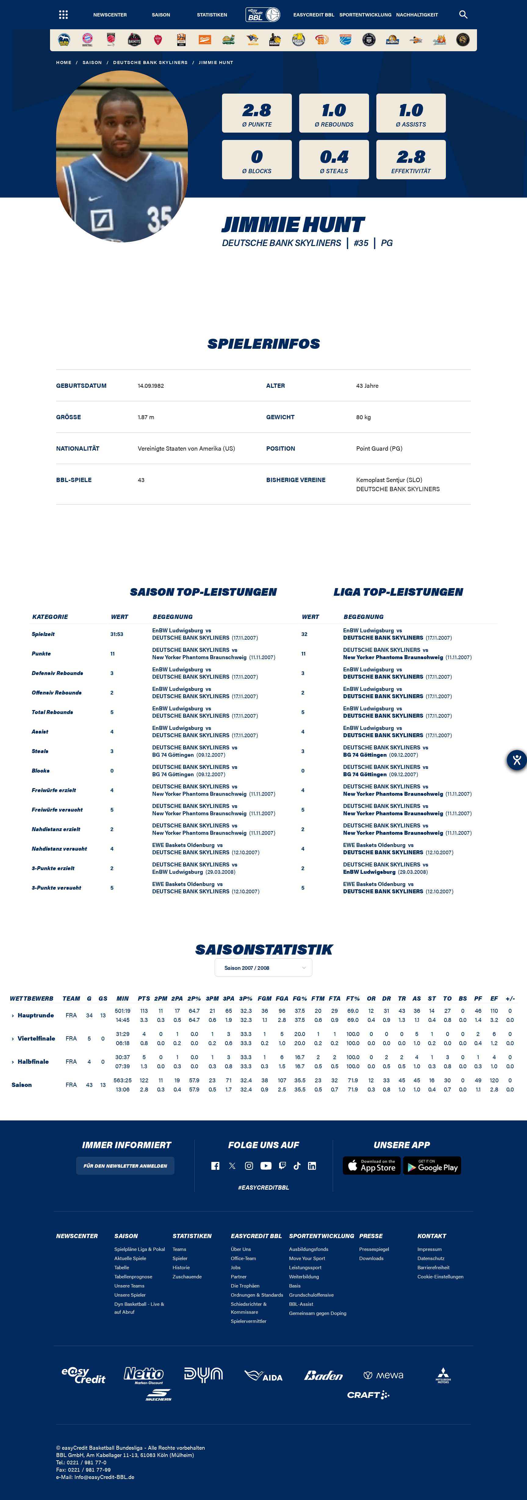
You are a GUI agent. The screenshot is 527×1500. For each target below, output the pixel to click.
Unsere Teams (129, 1285)
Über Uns (241, 1248)
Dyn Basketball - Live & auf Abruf (139, 1307)
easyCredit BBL (313, 14)
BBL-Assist (301, 1303)
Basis (295, 1285)
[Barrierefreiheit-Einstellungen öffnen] (517, 760)
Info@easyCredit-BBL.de (104, 1476)
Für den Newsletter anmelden (125, 1165)
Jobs (236, 1267)
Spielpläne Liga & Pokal (139, 1248)
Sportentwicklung (365, 14)
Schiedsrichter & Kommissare (249, 1307)
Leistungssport (305, 1267)
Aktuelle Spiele (130, 1258)
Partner (239, 1276)
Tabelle (121, 1267)
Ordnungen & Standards (257, 1294)
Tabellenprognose (133, 1276)
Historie (181, 1267)
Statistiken (212, 14)
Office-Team (243, 1258)
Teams (179, 1248)
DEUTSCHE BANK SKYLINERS (150, 62)
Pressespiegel (374, 1248)
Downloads (371, 1258)
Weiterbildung (304, 1276)
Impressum (430, 1248)
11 (112, 653)
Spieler (180, 1258)
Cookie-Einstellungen (441, 1276)
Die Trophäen (245, 1285)
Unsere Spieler (130, 1294)
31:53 (116, 634)
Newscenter (110, 14)
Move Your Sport (307, 1258)
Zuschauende (187, 1276)
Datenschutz (431, 1258)
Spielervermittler (249, 1320)
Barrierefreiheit (434, 1267)
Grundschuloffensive (311, 1294)
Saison (161, 14)
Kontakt (432, 1235)
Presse (370, 1235)
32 (304, 634)
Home (63, 62)
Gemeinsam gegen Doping (317, 1312)
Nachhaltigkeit (417, 14)
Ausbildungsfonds (308, 1248)
